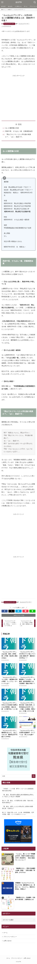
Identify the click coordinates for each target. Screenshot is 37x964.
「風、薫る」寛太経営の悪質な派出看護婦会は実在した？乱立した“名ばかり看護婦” (18, 795)
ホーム (5, 932)
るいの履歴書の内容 (12, 128)
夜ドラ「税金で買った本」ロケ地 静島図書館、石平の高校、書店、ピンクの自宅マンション (18, 813)
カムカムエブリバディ (24, 23)
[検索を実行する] (33, 776)
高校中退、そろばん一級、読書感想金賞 (19, 131)
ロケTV (18, 2)
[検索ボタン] (34, 2)
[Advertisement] (18, 96)
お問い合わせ (7, 940)
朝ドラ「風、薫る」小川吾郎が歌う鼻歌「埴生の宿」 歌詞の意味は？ (18, 801)
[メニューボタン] (2, 2)
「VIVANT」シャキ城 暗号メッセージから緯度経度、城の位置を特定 (18, 789)
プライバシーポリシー (10, 936)
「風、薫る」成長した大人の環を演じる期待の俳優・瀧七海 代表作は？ (18, 807)
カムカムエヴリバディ (9, 23)
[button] (5, 611)
